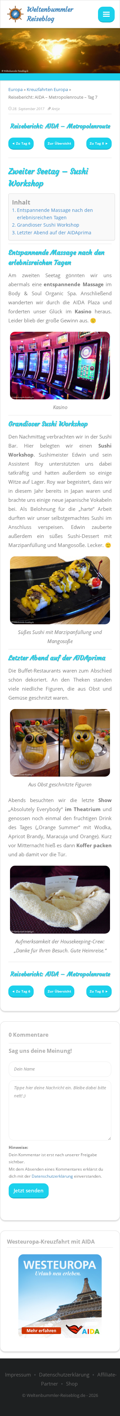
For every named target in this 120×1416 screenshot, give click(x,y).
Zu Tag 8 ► (99, 143)
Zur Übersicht (59, 143)
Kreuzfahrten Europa (47, 89)
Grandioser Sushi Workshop (48, 225)
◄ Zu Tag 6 (21, 143)
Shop (72, 1383)
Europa (15, 89)
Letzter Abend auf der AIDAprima (54, 233)
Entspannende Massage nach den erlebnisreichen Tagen (55, 214)
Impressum (18, 1374)
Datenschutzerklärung (52, 1176)
